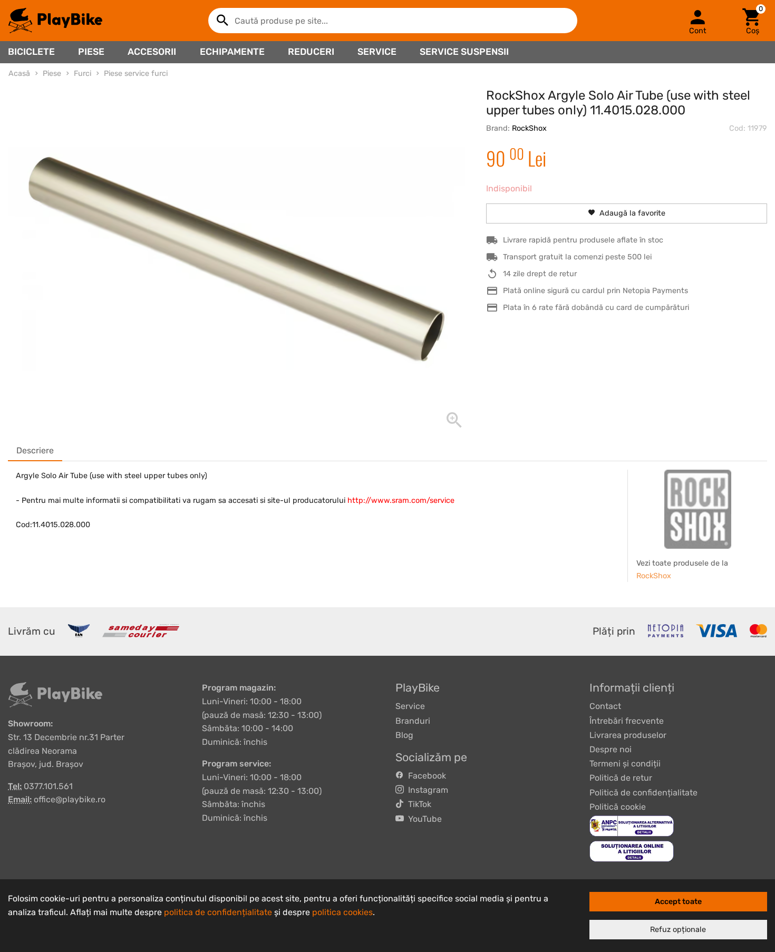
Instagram (426, 790)
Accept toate (678, 901)
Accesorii (152, 51)
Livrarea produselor (627, 735)
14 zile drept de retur (540, 273)
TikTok (417, 804)
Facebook (425, 776)
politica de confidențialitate (218, 912)
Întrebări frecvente (626, 721)
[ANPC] (631, 825)
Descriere (35, 450)
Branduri (412, 721)
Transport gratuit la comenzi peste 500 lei (577, 256)
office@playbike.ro (69, 799)
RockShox (529, 128)
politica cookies (342, 912)
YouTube (423, 819)
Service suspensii (464, 51)
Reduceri (311, 51)
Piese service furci (136, 73)
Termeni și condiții (625, 764)
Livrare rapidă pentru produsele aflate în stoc (583, 240)
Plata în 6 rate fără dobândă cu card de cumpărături (596, 307)
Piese (91, 51)
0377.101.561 (48, 786)
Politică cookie (617, 807)
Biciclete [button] (31, 51)
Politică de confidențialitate (643, 793)
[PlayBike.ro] (55, 20)
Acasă (19, 73)
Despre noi (610, 749)
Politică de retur (620, 778)
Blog (404, 735)
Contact (605, 706)
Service (376, 51)
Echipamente (232, 51)
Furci (82, 73)
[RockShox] (698, 509)
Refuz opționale (678, 929)
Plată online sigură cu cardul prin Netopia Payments (595, 290)
